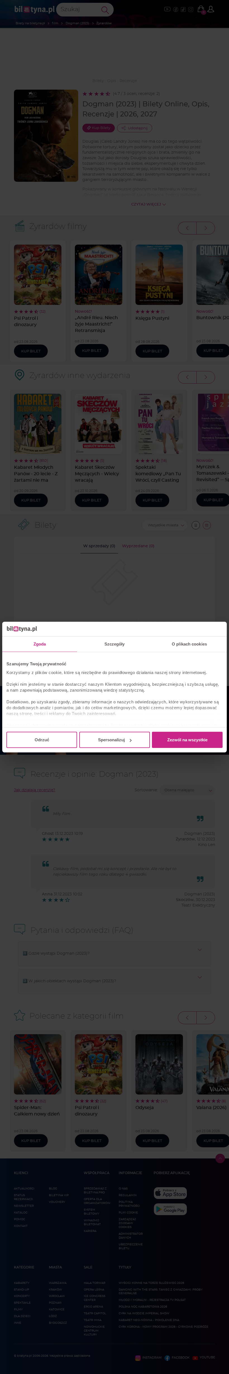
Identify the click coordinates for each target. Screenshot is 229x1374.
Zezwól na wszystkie (187, 739)
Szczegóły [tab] (114, 644)
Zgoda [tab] (40, 644)
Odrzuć (42, 739)
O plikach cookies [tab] (189, 644)
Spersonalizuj (111, 739)
